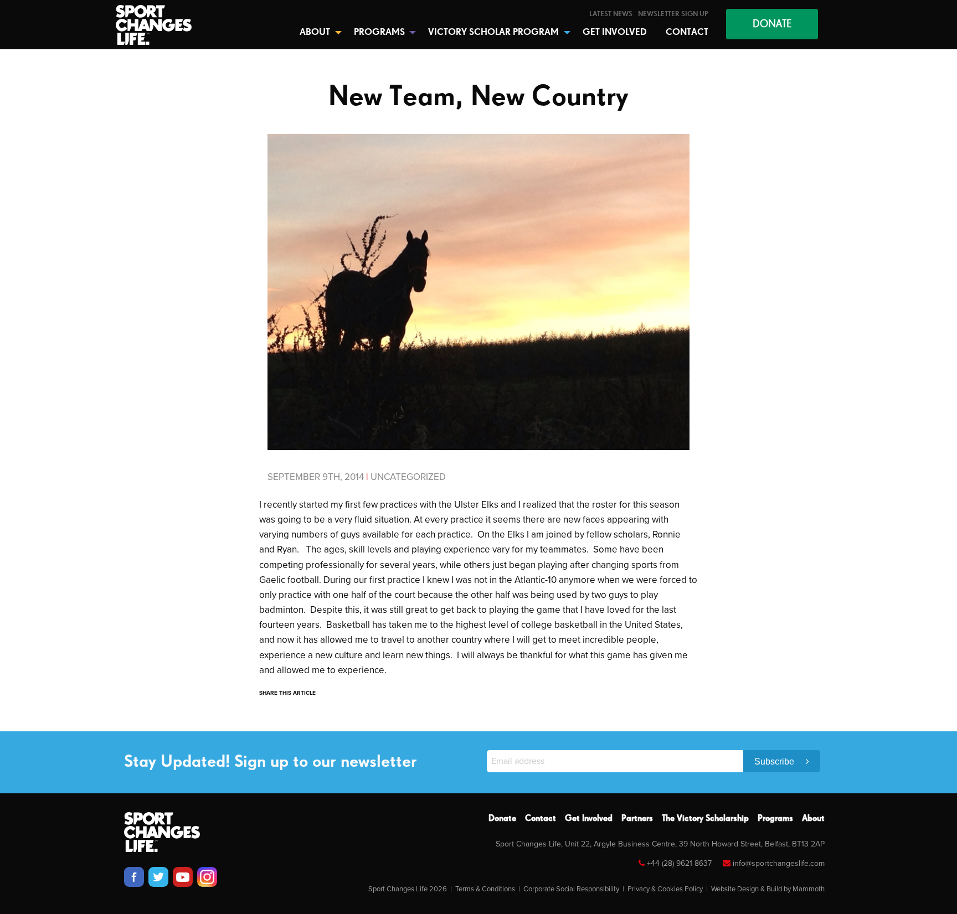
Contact (540, 818)
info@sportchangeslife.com (779, 863)
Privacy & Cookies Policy (665, 889)
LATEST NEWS (610, 14)
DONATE (772, 24)
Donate (502, 818)
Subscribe (775, 761)
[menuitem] (610, 14)
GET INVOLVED (615, 32)
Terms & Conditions (485, 889)
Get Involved (589, 818)
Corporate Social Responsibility (571, 889)
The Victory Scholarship (705, 818)
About (813, 818)
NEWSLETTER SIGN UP (673, 14)
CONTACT (687, 32)
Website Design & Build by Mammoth (768, 889)
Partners (637, 818)
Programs (775, 818)
